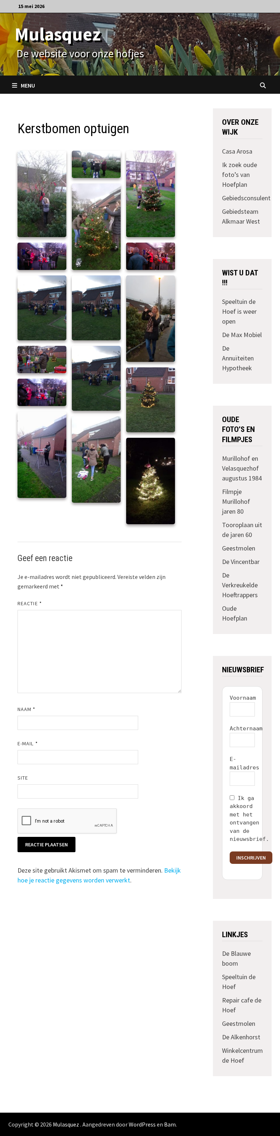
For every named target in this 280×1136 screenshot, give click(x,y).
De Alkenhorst (241, 1037)
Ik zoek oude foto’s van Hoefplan (239, 175)
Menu (28, 85)
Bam (170, 1124)
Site (23, 777)
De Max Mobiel (242, 335)
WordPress (142, 1124)
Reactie (30, 603)
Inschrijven (251, 857)
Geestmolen (238, 548)
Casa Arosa (237, 151)
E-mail (28, 743)
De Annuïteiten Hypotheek (238, 358)
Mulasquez (58, 34)
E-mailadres (244, 763)
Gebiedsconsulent (246, 198)
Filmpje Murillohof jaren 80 (236, 501)
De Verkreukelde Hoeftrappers (240, 585)
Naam (26, 709)
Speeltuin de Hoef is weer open (239, 311)
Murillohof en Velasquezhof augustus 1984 (242, 468)
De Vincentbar (241, 561)
